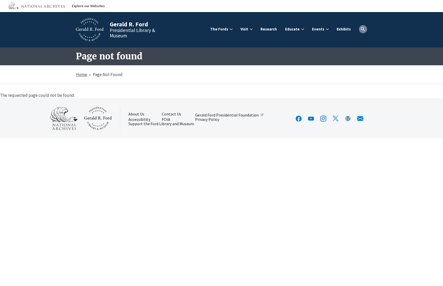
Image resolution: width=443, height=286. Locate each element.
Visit (244, 29)
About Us (136, 114)
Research (268, 29)
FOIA (166, 119)
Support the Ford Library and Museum (161, 124)
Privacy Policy (207, 119)
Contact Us (171, 114)
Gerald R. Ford (129, 24)
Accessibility (139, 119)
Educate (292, 29)
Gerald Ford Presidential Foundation (227, 114)
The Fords (219, 29)
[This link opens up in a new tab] (64, 118)
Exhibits (344, 29)
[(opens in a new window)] (299, 118)
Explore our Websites (88, 6)
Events (318, 29)
